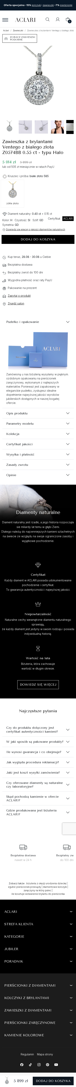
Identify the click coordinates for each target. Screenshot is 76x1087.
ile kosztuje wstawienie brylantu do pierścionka (38, 893)
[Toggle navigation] (5, 19)
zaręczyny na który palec (37, 890)
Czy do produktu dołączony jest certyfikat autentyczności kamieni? (32, 729)
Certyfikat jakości (19, 444)
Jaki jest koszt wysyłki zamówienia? (33, 772)
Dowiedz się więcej (38, 684)
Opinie (11, 475)
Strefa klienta (18, 924)
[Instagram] (38, 1064)
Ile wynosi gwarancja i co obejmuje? (33, 752)
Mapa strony (45, 1054)
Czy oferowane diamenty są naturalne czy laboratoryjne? (34, 784)
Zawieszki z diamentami (27, 1010)
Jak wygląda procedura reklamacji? (32, 762)
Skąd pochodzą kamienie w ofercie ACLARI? (32, 798)
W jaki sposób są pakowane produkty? (35, 742)
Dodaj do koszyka (38, 239)
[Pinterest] (47, 1064)
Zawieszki (18, 30)
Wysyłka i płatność (20, 454)
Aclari (6, 30)
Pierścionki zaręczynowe (29, 1023)
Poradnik (13, 961)
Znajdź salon (16, 303)
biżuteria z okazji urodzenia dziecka (46, 883)
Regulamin (27, 1054)
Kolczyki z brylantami (26, 998)
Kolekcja (12, 434)
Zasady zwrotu (17, 465)
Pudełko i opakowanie (22, 322)
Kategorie (14, 936)
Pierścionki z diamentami (30, 985)
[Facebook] (21, 1064)
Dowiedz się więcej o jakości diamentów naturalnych (35, 229)
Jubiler (11, 949)
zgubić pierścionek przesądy (24, 886)
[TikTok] (30, 1064)
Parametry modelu (20, 423)
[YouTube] (56, 1064)
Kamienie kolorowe (24, 1035)
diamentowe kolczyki (55, 886)
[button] (47, 20)
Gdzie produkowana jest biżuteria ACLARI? (31, 812)
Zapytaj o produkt (19, 295)
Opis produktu (16, 413)
